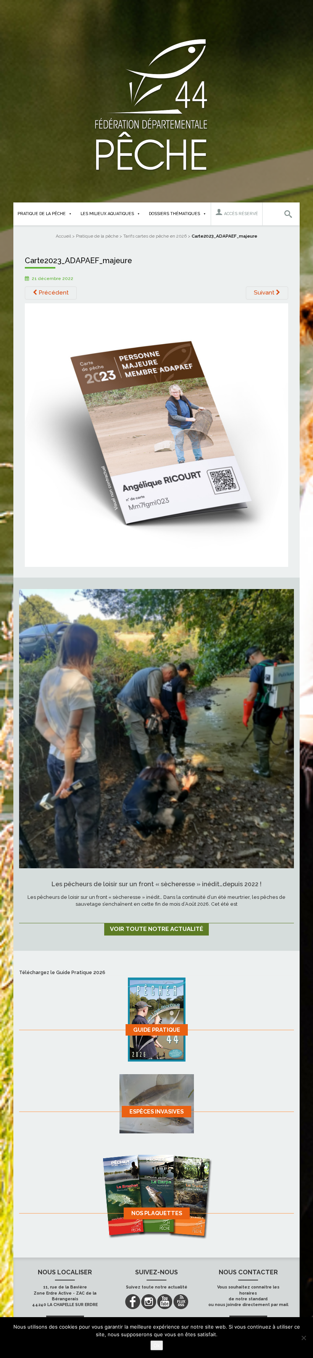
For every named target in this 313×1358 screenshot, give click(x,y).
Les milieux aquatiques (107, 213)
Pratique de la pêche (42, 213)
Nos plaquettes (156, 1213)
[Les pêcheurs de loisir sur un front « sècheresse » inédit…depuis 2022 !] (156, 728)
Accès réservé (240, 213)
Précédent (53, 292)
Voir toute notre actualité (156, 929)
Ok (156, 1345)
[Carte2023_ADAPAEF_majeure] (156, 434)
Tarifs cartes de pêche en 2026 (155, 236)
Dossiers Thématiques (174, 213)
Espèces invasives (156, 1111)
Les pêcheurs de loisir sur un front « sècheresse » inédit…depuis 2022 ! (156, 884)
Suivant (265, 292)
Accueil (63, 236)
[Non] (303, 1338)
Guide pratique (156, 1029)
